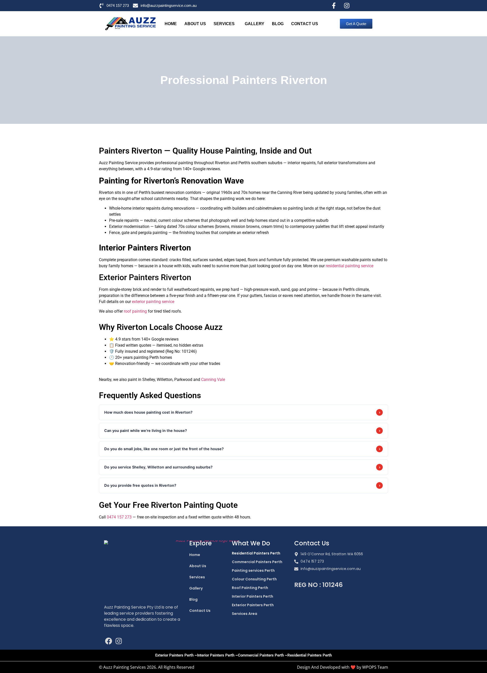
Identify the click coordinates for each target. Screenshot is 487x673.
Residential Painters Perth (256, 553)
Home (171, 24)
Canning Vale (213, 379)
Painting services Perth (253, 570)
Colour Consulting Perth (254, 579)
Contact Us (304, 24)
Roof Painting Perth (250, 587)
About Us (195, 24)
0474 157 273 (119, 517)
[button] (225, 24)
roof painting (135, 311)
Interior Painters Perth (252, 596)
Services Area (244, 613)
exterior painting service (153, 301)
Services (224, 24)
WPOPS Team (375, 667)
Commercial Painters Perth (257, 561)
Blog (278, 24)
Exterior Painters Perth (253, 605)
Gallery (254, 24)
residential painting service (349, 265)
